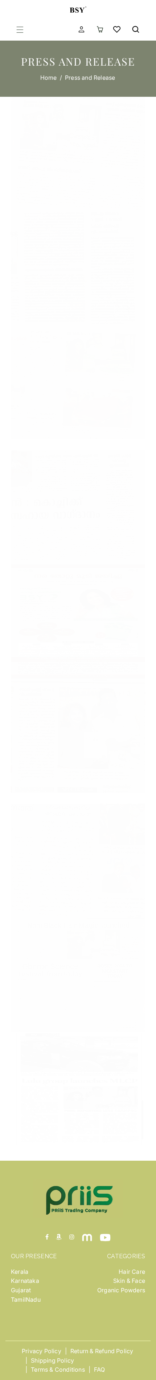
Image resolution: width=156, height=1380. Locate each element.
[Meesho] (87, 1237)
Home (48, 77)
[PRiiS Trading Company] (78, 8)
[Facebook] (47, 1237)
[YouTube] (105, 1237)
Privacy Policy (41, 1351)
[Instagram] (71, 1237)
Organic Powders (121, 1290)
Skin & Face (129, 1280)
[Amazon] (59, 1237)
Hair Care (132, 1271)
